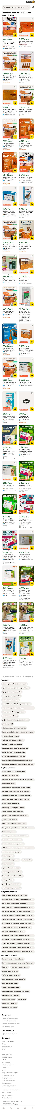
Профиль (32, 1108)
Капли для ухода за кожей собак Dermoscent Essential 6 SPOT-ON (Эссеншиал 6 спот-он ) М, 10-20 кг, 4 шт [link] (26, 279)
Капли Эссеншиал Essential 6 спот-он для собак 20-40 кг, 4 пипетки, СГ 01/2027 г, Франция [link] (26, 349)
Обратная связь (6, 1092)
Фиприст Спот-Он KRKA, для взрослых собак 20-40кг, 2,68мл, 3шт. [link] (9, 211)
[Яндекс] (15, 1104)
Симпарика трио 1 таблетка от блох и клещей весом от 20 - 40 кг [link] (25, 450)
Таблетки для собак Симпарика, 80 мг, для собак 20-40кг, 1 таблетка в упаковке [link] (10, 627)
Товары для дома (7, 1057)
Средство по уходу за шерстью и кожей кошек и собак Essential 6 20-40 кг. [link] (9, 42)
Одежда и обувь (7, 1054)
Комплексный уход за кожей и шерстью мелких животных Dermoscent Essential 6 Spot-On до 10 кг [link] (9, 311)
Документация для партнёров (11, 1023)
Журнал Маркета (7, 1098)
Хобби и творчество (8, 1065)
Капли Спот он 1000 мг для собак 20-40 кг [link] (10, 416)
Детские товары (7, 1083)
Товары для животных (8, 1078)
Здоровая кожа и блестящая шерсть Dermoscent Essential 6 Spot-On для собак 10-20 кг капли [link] (26, 144)
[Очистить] (28, 7)
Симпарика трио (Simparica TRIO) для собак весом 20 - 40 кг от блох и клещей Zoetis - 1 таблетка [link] (10, 555)
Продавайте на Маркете (9, 1021)
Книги (3, 1070)
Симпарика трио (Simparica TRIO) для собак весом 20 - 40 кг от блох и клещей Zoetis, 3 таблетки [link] (26, 591)
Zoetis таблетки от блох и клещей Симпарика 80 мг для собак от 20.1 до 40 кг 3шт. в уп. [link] (9, 486)
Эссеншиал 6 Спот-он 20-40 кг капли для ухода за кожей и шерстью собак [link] (9, 178)
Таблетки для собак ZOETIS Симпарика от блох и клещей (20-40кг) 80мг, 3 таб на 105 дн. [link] (26, 383)
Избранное (18, 1108)
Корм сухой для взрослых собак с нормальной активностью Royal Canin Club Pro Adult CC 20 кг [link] (25, 311)
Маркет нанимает (7, 1095)
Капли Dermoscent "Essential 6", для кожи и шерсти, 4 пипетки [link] (9, 245)
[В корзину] (15, 35)
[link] (14, 684)
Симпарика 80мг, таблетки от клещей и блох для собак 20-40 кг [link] (9, 519)
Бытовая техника (7, 1046)
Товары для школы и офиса (10, 1072)
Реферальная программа (9, 1034)
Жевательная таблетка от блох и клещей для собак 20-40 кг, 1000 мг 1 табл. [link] (26, 211)
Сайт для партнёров (8, 1026)
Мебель (4, 1044)
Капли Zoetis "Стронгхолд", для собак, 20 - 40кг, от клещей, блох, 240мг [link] (9, 450)
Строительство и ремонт (9, 1080)
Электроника (6, 1052)
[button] (33, 7)
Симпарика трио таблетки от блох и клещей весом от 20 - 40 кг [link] (25, 486)
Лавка (10, 1108)
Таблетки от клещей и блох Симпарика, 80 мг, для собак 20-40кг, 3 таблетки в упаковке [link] (26, 627)
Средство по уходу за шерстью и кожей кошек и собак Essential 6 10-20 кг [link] (25, 178)
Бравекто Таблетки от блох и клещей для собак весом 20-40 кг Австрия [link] (9, 661)
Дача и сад (5, 1067)
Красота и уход (6, 1062)
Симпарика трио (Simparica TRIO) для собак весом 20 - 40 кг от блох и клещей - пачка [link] (26, 519)
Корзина (25, 1108)
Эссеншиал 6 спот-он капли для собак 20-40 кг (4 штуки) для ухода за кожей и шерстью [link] (25, 76)
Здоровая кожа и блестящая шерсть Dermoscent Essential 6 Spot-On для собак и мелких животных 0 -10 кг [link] (26, 245)
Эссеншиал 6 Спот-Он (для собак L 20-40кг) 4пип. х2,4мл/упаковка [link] (10, 110)
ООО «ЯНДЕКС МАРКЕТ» (14, 1101)
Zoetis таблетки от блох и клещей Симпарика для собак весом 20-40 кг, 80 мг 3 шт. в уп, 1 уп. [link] (9, 591)
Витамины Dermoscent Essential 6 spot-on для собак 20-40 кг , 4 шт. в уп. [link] (26, 42)
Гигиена (4, 1049)
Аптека (4, 1059)
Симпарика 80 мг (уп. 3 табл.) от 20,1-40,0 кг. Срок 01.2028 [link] (26, 661)
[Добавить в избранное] (15, 19)
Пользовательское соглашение (11, 1090)
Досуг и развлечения (8, 1041)
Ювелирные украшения (9, 1086)
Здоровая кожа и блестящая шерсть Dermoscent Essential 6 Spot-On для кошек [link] (9, 349)
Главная (3, 1108)
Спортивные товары (8, 1075)
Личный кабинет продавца (10, 1018)
